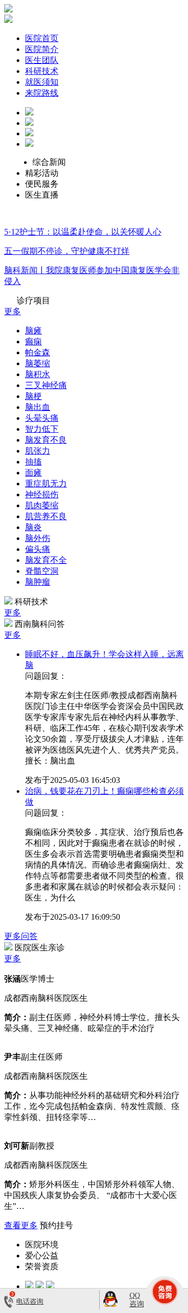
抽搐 (33, 461)
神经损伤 (41, 494)
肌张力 (37, 450)
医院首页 (41, 38)
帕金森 (37, 352)
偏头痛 (37, 549)
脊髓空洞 (41, 571)
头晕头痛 (41, 418)
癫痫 (33, 341)
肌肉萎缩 (41, 505)
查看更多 (21, 1225)
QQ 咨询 (137, 1299)
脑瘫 (33, 330)
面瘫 (33, 472)
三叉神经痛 (46, 385)
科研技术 (41, 71)
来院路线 (41, 92)
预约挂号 (56, 1225)
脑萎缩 (37, 363)
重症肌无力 (46, 483)
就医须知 (41, 82)
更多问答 (21, 936)
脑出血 (37, 407)
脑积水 (37, 374)
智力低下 (41, 428)
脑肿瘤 (37, 581)
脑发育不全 (46, 560)
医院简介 (41, 49)
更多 (12, 311)
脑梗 (33, 396)
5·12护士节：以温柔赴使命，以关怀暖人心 (82, 231)
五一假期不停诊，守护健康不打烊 (67, 251)
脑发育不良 (46, 439)
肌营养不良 (46, 516)
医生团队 (41, 60)
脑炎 (33, 527)
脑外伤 (37, 538)
